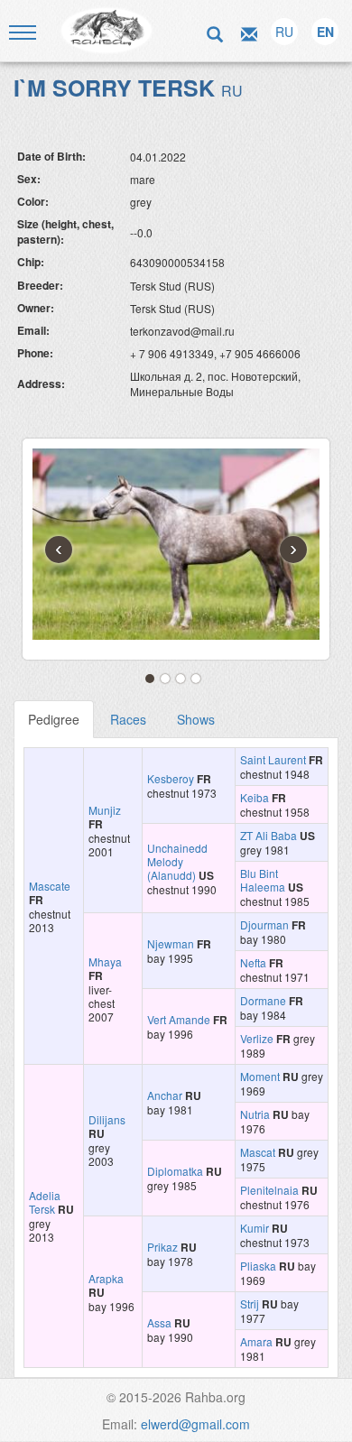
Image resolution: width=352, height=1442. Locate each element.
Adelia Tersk (44, 1202)
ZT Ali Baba (268, 835)
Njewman (170, 943)
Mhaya (105, 961)
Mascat (257, 1152)
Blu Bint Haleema (262, 879)
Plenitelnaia (269, 1189)
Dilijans (106, 1119)
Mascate (49, 885)
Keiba (254, 797)
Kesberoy (170, 778)
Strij (249, 1303)
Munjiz (104, 810)
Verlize (256, 1038)
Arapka (106, 1278)
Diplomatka (175, 1171)
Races (128, 719)
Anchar (164, 1095)
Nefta (253, 962)
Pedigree (53, 719)
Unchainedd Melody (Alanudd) (177, 861)
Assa (159, 1322)
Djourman (264, 924)
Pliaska (258, 1265)
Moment (260, 1076)
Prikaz (162, 1246)
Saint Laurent (273, 759)
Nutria (255, 1114)
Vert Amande (178, 1019)
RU (284, 32)
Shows (196, 719)
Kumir (254, 1227)
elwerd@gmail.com (195, 1424)
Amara (256, 1341)
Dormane (263, 1000)
